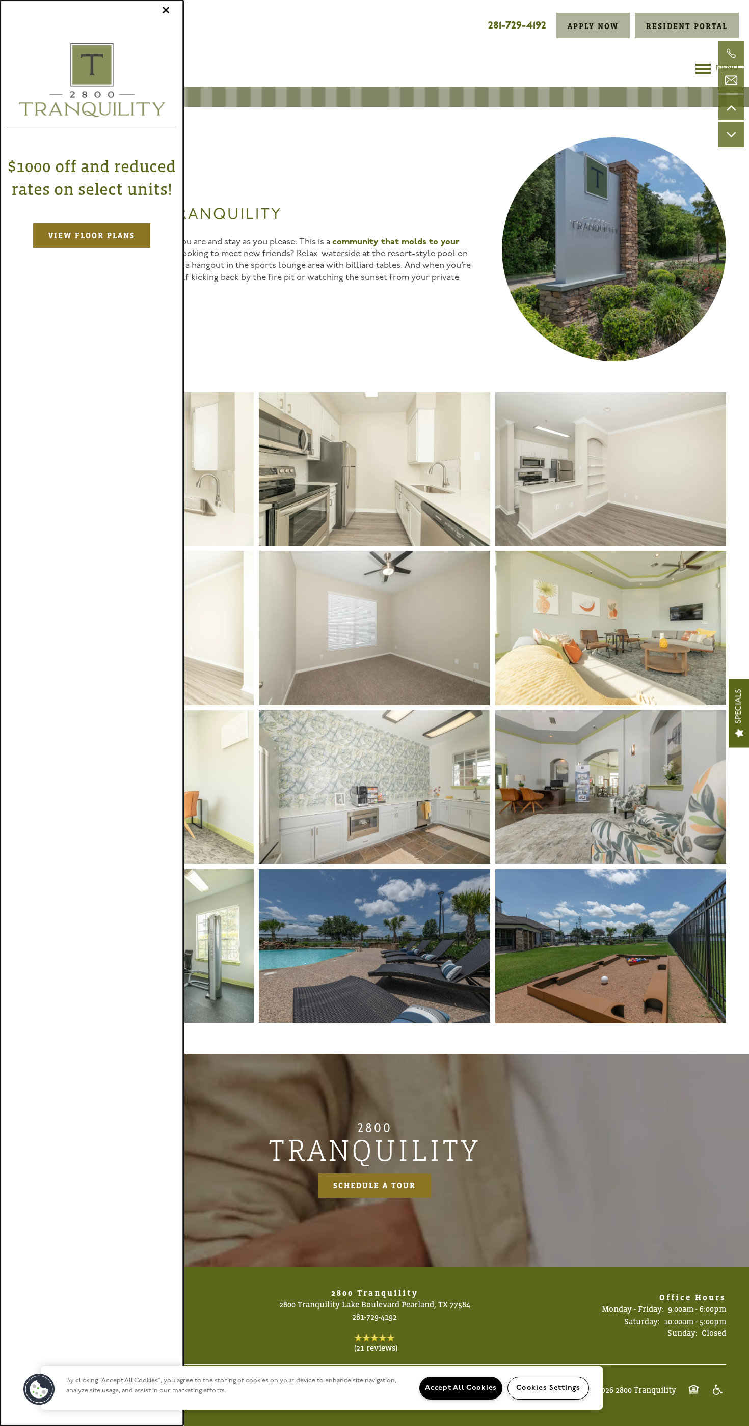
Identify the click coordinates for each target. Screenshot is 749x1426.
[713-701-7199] (731, 53)
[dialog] (91, 713)
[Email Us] (731, 80)
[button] (39, 1389)
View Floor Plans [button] (91, 235)
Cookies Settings (548, 1388)
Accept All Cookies (461, 1388)
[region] (322, 1388)
